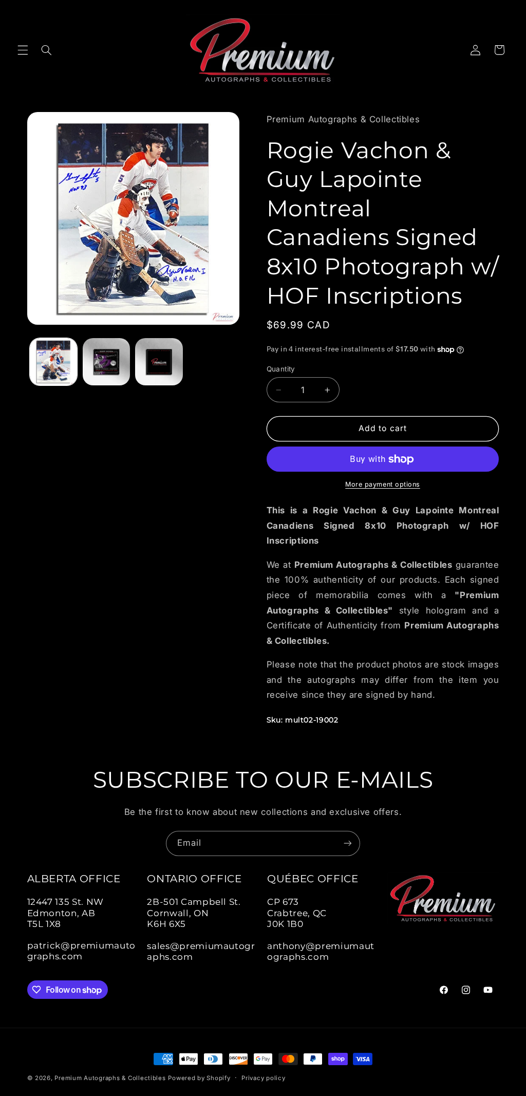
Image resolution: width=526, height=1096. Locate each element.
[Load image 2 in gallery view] (106, 361)
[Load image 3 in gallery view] (158, 361)
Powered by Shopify (199, 1078)
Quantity (281, 369)
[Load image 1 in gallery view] (53, 361)
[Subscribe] (348, 843)
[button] (22, 50)
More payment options (382, 484)
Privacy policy (263, 1078)
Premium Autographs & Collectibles (109, 1078)
